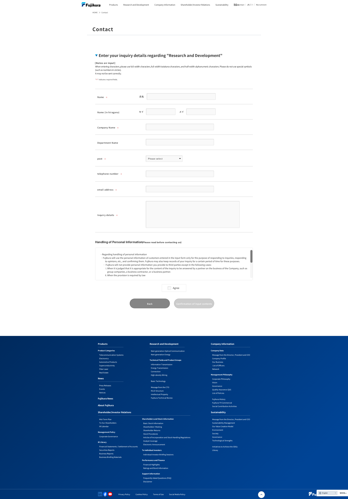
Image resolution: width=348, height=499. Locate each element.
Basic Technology (158, 381)
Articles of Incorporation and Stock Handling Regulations (166, 437)
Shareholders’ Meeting (152, 426)
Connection (156, 371)
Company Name (106, 127)
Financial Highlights (151, 464)
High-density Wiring (159, 375)
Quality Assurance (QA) (221, 389)
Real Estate (103, 372)
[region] (174, 262)
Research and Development (136, 5)
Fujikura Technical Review (162, 398)
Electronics (104, 358)
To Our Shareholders (107, 423)
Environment (217, 430)
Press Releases (105, 385)
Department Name (107, 142)
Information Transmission (161, 364)
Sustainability (221, 5)
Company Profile (219, 358)
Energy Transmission (159, 368)
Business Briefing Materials (110, 457)
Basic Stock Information (153, 423)
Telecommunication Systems (111, 355)
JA (248, 5)
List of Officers (218, 365)
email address (105, 189)
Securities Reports (106, 450)
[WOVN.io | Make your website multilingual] (342, 493)
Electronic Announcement (154, 444)
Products (113, 5)
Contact (241, 5)
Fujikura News (105, 398)
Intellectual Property (159, 394)
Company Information (164, 5)
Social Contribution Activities (224, 406)
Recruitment (261, 4)
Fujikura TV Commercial (222, 402)
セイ (141, 111)
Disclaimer (147, 481)
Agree (176, 288)
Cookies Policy (142, 494)
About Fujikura (106, 405)
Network (215, 369)
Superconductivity (107, 365)
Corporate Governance (108, 436)
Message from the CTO (160, 387)
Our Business (217, 362)
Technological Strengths (222, 440)
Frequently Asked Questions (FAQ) (157, 478)
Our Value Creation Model (222, 426)
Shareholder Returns (151, 430)
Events (102, 389)
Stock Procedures (150, 434)
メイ (181, 111)
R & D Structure (157, 390)
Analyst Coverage (150, 441)
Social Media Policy (177, 494)
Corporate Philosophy (221, 379)
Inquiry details (105, 215)
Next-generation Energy (160, 354)
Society (215, 433)
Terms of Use (158, 494)
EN (252, 5)
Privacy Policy (124, 494)
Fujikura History (218, 399)
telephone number (108, 173)
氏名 (141, 96)
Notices (102, 392)
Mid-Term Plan (105, 419)
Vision (214, 382)
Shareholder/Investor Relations (195, 5)
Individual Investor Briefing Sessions (158, 454)
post (99, 158)
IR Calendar (104, 426)
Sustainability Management (223, 423)
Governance (217, 386)
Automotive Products (108, 362)
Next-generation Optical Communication (168, 351)
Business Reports (106, 453)
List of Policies (218, 393)
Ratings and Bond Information (155, 468)
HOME (95, 12)
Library (215, 450)
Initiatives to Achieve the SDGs (224, 446)
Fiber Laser (103, 369)
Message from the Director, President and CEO (231, 355)
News (101, 378)
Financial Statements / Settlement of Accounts (118, 446)
